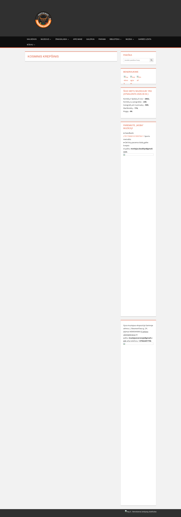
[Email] (139, 78)
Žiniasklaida (61, 39)
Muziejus (45, 39)
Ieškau (30, 45)
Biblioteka (115, 39)
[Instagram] (132, 78)
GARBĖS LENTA (144, 39)
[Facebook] (126, 78)
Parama (102, 39)
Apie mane (77, 39)
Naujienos (32, 39)
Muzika (129, 39)
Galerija (90, 39)
